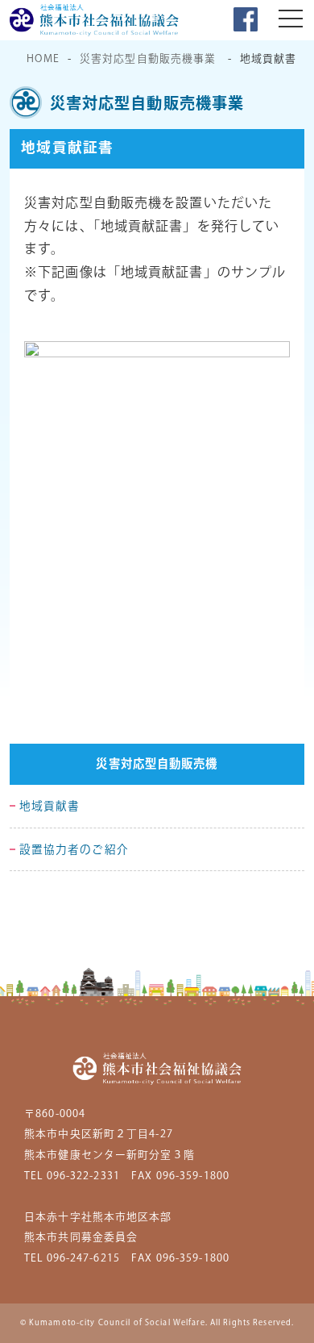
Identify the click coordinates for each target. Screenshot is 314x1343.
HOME (43, 59)
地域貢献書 (50, 807)
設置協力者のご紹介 (74, 850)
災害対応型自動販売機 (156, 765)
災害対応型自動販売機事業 (148, 59)
